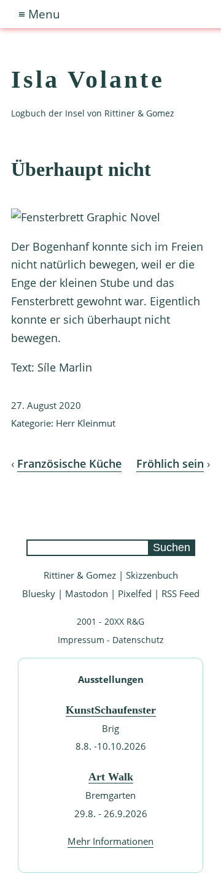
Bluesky (38, 593)
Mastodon (86, 593)
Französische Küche (69, 463)
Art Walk (110, 777)
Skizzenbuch (152, 575)
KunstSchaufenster (111, 710)
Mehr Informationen (110, 841)
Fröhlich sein (170, 463)
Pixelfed (135, 593)
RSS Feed (180, 593)
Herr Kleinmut (85, 423)
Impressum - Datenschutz (111, 640)
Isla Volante (88, 79)
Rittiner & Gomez (80, 575)
